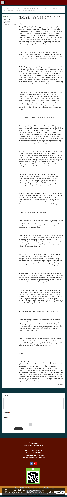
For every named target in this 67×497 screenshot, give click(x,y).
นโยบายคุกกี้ (11, 494)
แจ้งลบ (21, 23)
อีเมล (5, 417)
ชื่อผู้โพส (6, 413)
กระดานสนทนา (8, 8)
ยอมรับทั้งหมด (60, 492)
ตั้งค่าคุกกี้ (50, 492)
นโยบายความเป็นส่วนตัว (39, 492)
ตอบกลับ (19, 429)
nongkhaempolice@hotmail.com (35, 457)
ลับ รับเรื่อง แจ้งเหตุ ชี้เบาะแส (23, 8)
